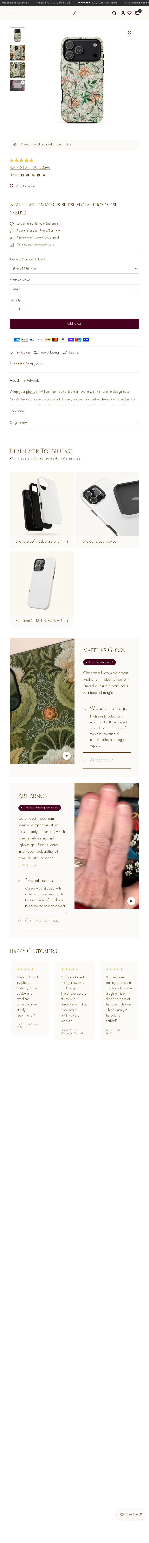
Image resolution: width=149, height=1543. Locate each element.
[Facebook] (22, 175)
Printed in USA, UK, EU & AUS (40, 3)
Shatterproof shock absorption (38, 542)
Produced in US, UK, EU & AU (39, 621)
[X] (27, 175)
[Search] (114, 13)
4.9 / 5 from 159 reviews (30, 168)
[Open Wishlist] (129, 13)
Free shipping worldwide (126, 3)
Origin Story (18, 423)
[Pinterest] (33, 175)
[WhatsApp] (38, 175)
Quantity (15, 300)
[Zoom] (129, 33)
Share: (14, 175)
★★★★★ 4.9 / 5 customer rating (85, 3)
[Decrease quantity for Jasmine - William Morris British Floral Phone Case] (13, 309)
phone (30, 392)
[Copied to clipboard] (44, 175)
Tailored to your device (98, 542)
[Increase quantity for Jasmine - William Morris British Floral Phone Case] (26, 309)
